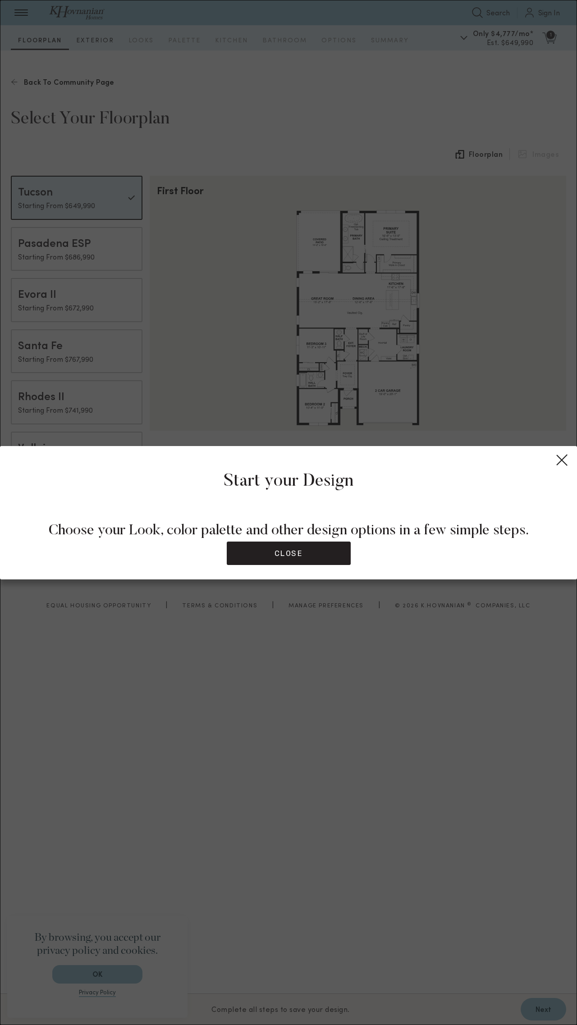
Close (289, 553)
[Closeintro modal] (562, 460)
